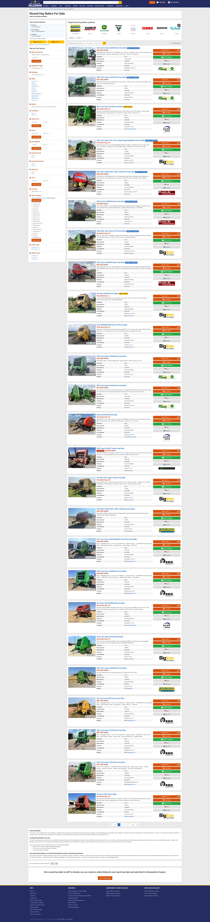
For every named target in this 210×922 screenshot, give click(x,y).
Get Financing (168, 116)
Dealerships (36, 249)
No (34, 165)
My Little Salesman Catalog (151, 891)
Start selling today (105, 878)
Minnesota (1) (36, 215)
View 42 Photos (90, 716)
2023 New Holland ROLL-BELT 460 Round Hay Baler (116, 509)
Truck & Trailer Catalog (150, 893)
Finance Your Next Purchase (37, 905)
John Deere (36, 86)
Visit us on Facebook (35, 914)
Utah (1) (35, 235)
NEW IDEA (35, 96)
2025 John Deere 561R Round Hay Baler (111, 77)
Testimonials (33, 898)
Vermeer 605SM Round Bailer (108, 293)
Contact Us (33, 895)
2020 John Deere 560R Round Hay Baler (111, 356)
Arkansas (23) (36, 202)
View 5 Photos (91, 527)
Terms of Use (69, 919)
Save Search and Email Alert (40, 44)
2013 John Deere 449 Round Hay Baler (111, 762)
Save (167, 60)
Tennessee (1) (37, 231)
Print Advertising (34, 907)
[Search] (120, 2)
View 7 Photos (91, 374)
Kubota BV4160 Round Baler (107, 415)
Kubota (34, 89)
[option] (75, 28)
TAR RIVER (35, 98)
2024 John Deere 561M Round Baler (110, 637)
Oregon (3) (36, 227)
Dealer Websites (72, 902)
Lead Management (73, 898)
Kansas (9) (36, 210)
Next (133, 824)
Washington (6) (37, 237)
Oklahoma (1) (36, 225)
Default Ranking (76, 43)
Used (34, 115)
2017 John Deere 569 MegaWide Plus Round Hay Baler (117, 539)
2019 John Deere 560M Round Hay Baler (112, 571)
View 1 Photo (91, 158)
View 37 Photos (90, 589)
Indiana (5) (36, 206)
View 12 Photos (90, 219)
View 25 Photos (90, 95)
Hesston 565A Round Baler (107, 794)
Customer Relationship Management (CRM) (79, 895)
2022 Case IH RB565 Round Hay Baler (111, 201)
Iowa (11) (35, 208)
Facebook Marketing (73, 907)
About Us (32, 891)
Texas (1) (35, 233)
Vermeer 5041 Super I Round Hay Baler (111, 478)
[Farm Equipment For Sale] (30, 30)
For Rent (35, 257)
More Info (167, 64)
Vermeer (35, 100)
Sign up (152, 2)
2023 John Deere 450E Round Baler (110, 107)
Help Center (33, 893)
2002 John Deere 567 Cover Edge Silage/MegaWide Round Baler (121, 140)
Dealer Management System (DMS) (77, 891)
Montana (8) (36, 219)
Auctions (82, 5)
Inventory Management (74, 893)
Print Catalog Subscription (113, 891)
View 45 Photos (90, 124)
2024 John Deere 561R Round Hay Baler (111, 730)
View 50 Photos (90, 621)
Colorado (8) (36, 204)
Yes (52, 863)
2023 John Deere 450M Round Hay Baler (112, 668)
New (34, 113)
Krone (34, 88)
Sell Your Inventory (73, 905)
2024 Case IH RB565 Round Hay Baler (111, 262)
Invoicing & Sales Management (76, 900)
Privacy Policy (61, 919)
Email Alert (56, 42)
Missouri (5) (36, 217)
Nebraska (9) (36, 221)
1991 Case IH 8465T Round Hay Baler (110, 448)
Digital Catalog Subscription (113, 893)
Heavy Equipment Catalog (151, 895)
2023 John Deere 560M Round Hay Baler (112, 48)
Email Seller (167, 53)
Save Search (38, 42)
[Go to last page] (137, 824)
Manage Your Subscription (113, 895)
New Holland (36, 95)
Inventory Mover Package (36, 902)
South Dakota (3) (37, 229)
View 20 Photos (90, 189)
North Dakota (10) (37, 223)
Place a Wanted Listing (36, 909)
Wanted (75, 5)
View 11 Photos (90, 66)
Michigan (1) (36, 213)
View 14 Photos (90, 280)
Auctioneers (36, 247)
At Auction (35, 259)
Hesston (35, 84)
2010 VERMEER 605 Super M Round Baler (112, 325)
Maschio (35, 91)
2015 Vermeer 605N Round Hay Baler (110, 698)
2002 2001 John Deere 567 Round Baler (111, 231)
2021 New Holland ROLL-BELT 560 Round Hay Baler (116, 172)
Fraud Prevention (34, 911)
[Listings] (30, 25)
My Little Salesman (35, 3)
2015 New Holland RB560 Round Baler (111, 603)
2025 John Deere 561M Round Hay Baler (112, 385)
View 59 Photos (90, 432)
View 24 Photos (90, 466)
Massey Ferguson (37, 93)
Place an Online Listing (36, 900)
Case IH (35, 81)
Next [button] (178, 25)
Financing (90, 5)
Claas (34, 83)
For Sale (35, 255)
